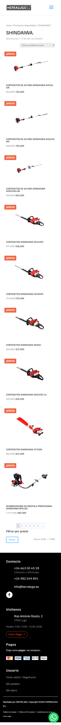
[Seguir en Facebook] (9, 595)
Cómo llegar (15, 634)
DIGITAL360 (21, 701)
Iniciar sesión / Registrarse (21, 677)
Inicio (9, 25)
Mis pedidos (13, 684)
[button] (53, 717)
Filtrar (12, 539)
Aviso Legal (7, 716)
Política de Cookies (9, 712)
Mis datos (11, 690)
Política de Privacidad (27, 712)
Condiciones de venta (44, 712)
